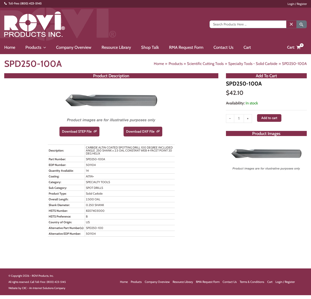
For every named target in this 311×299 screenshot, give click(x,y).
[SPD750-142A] (266, 155)
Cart (269, 282)
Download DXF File (140, 131)
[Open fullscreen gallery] (302, 167)
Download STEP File (77, 131)
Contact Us (230, 282)
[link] (95, 131)
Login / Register (297, 4)
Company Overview (157, 282)
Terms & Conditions (252, 282)
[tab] (266, 167)
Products (136, 282)
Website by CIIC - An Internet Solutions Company (36, 288)
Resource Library (183, 282)
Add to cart (269, 118)
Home (124, 282)
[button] (43, 47)
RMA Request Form (208, 282)
